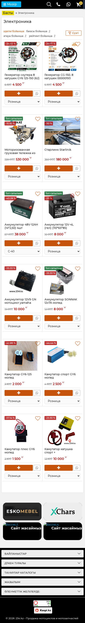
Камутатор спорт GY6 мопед (60, 376)
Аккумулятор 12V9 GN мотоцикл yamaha (20, 303)
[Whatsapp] (36, 94)
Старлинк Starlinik (57, 149)
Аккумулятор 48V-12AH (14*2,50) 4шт (21, 228)
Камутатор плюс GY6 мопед (20, 451)
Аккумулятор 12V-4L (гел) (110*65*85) (59, 228)
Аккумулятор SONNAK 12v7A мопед (60, 303)
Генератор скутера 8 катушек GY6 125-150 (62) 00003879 (22, 78)
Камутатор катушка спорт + (58, 451)
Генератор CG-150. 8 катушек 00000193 (58, 76)
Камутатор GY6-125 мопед (18, 376)
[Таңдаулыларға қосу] (37, 44)
